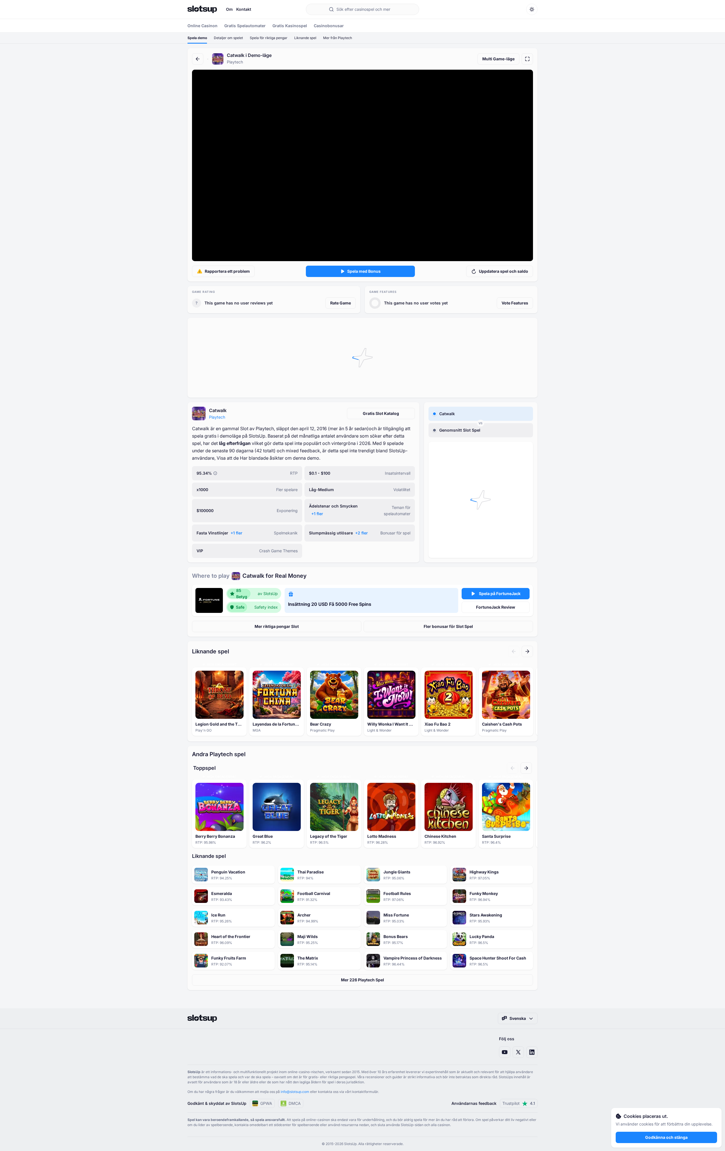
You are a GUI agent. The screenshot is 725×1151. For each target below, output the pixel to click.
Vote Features (515, 302)
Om (229, 9)
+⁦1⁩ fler (317, 513)
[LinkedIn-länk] (532, 1052)
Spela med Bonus (364, 271)
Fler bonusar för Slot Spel (448, 626)
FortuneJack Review (495, 607)
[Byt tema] (532, 9)
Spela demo (197, 38)
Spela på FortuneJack (500, 593)
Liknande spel (305, 38)
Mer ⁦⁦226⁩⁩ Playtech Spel (362, 979)
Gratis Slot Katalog (381, 413)
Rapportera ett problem (227, 271)
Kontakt (243, 9)
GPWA (266, 1103)
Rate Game (340, 302)
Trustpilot (518, 1103)
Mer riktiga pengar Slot (277, 626)
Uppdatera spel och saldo (503, 271)
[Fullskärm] (527, 59)
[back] (197, 59)
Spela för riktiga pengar (268, 38)
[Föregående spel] (513, 651)
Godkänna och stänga (666, 1137)
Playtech (217, 417)
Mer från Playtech (337, 38)
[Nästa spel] (527, 651)
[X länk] (518, 1052)
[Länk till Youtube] (504, 1052)
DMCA (295, 1103)
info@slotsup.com (295, 1092)
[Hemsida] (202, 9)
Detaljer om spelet (228, 38)
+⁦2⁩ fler (361, 532)
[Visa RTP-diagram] (215, 473)
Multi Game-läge (498, 58)
